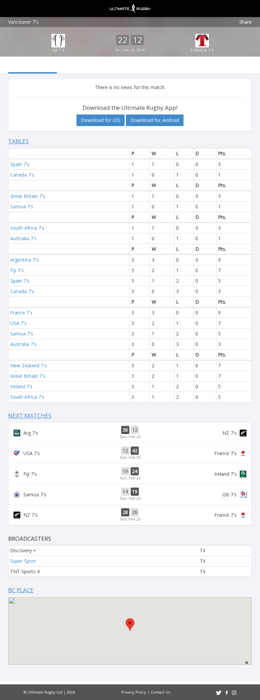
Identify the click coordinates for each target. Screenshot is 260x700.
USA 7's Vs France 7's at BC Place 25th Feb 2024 (130, 453)
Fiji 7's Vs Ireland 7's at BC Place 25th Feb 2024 (130, 474)
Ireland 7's (21, 386)
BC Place (21, 590)
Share (245, 22)
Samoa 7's (21, 206)
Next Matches (29, 415)
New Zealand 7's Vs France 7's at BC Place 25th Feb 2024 (130, 515)
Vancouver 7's (23, 22)
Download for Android (154, 120)
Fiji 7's (58, 50)
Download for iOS (100, 120)
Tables (18, 141)
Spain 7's (19, 164)
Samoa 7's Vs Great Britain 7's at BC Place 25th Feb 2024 (130, 494)
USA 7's (18, 323)
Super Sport (23, 561)
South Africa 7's (27, 228)
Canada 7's (202, 50)
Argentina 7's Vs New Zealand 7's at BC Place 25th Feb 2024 (130, 433)
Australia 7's (23, 238)
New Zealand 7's (28, 365)
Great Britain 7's (27, 196)
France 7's (21, 312)
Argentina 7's (24, 259)
